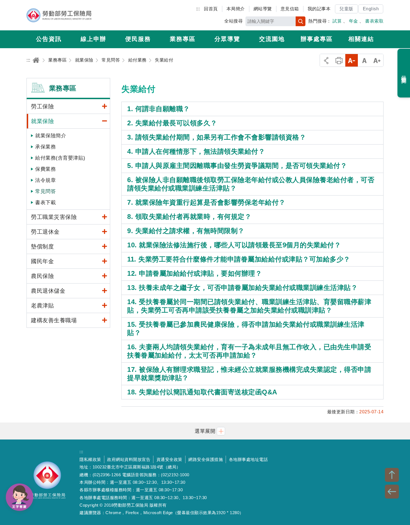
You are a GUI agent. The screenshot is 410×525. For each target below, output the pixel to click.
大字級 (377, 60)
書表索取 (374, 21)
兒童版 (346, 8)
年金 (353, 21)
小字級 (351, 60)
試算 (337, 21)
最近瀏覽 (404, 73)
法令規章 (45, 180)
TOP (392, 475)
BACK (392, 492)
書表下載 (45, 202)
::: (198, 8)
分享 (326, 60)
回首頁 (211, 8)
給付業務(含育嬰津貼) (60, 158)
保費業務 (45, 169)
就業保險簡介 (50, 135)
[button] (205, 431)
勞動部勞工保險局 (58, 15)
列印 (339, 60)
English (371, 8)
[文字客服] (19, 497)
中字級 (364, 60)
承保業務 (45, 147)
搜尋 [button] (300, 21)
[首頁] (36, 60)
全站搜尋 (233, 21)
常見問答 (45, 191)
